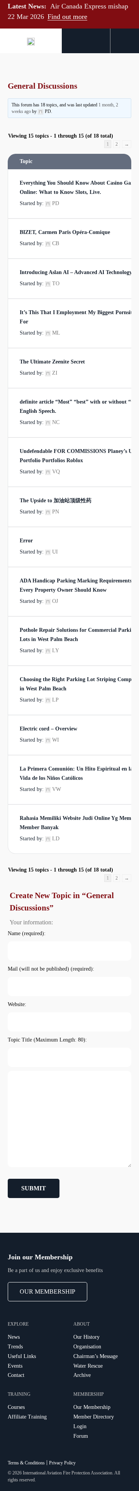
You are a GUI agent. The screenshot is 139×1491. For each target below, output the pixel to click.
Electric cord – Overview (48, 729)
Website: (17, 1004)
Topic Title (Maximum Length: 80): (47, 1040)
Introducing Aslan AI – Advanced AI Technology (76, 272)
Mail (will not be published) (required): (51, 969)
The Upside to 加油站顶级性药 (56, 500)
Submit (33, 1188)
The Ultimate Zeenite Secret (52, 362)
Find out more (67, 16)
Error (26, 541)
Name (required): (27, 933)
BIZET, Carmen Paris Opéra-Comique (65, 232)
